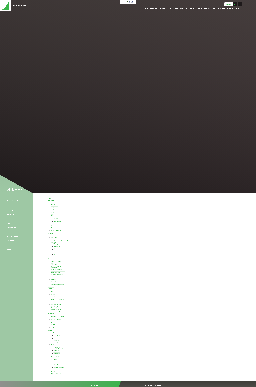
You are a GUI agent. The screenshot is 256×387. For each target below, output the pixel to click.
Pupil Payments (54, 296)
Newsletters (53, 281)
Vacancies (228, 4)
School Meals (54, 298)
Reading (52, 358)
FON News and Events (56, 309)
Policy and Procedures (56, 266)
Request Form (56, 376)
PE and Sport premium (56, 319)
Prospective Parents (55, 321)
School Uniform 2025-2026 (57, 293)
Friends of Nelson (52, 302)
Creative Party (56, 340)
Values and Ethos (54, 206)
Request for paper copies (56, 373)
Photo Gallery (51, 287)
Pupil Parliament (54, 333)
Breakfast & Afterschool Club (57, 299)
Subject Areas (54, 237)
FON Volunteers (54, 306)
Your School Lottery (55, 311)
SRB (52, 216)
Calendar (53, 283)
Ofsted (52, 212)
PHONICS (53, 294)
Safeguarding (51, 259)
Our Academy (51, 200)
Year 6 (54, 256)
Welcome (53, 203)
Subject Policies (54, 242)
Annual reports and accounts (57, 316)
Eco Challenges (56, 347)
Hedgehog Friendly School (59, 349)
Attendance (53, 226)
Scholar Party (56, 337)
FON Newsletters (55, 308)
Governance (53, 229)
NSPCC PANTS (54, 268)
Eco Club (53, 345)
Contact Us (50, 362)
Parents (50, 289)
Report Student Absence (56, 365)
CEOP (52, 263)
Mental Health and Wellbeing (57, 323)
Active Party (56, 339)
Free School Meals (55, 324)
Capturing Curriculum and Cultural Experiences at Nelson (63, 239)
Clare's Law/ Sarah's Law (56, 273)
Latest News (54, 280)
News (49, 277)
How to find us (54, 370)
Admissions (53, 227)
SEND (52, 214)
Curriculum (50, 233)
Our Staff (53, 209)
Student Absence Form (58, 367)
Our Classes (53, 208)
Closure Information (55, 372)
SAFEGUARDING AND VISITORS (58, 271)
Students (50, 330)
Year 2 (54, 250)
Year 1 (54, 248)
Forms (52, 326)
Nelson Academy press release (57, 284)
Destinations (54, 359)
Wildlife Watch (56, 354)
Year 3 (54, 251)
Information (51, 314)
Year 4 (54, 253)
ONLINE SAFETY (54, 265)
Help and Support (57, 223)
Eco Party (55, 342)
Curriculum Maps (54, 236)
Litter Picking (56, 350)
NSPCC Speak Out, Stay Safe (57, 274)
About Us (53, 204)
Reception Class (57, 247)
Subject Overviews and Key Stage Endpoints (60, 241)
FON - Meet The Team (56, 305)
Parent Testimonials (58, 221)
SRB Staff (55, 218)
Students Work (56, 352)
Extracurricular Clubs (55, 356)
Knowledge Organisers (56, 244)
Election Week (56, 335)
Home (8, 194)
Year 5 (54, 254)
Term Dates (53, 291)
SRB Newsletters (57, 220)
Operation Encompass (56, 261)
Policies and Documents (56, 231)
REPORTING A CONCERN (56, 269)
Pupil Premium (54, 318)
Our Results (53, 211)
